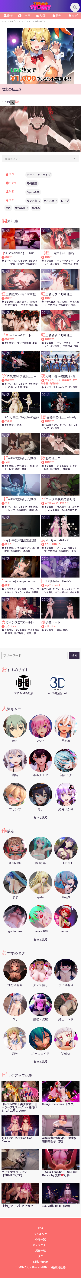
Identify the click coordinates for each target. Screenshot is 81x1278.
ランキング (40, 1234)
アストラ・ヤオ (53, 380)
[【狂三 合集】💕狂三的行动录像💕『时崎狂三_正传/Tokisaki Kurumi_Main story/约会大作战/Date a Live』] (44, 257)
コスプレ (9, 630)
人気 (42, 15)
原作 (58, 15)
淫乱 (31, 305)
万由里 (8, 421)
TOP (40, 1228)
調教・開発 (20, 469)
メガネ (26, 592)
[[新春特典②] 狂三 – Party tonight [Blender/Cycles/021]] (44, 421)
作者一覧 (40, 1239)
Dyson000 (33, 192)
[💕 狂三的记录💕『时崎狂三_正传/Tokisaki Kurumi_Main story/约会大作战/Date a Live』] (44, 298)
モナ (7, 503)
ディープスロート (66, 261)
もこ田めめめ (51, 503)
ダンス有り (10, 343)
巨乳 (8, 207)
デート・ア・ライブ (38, 174)
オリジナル (50, 626)
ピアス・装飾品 (16, 264)
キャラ (26, 15)
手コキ (24, 305)
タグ (75, 15)
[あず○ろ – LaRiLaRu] (44, 544)
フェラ (18, 592)
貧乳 (65, 630)
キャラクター (40, 1245)
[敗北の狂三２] (44, 462)
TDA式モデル (51, 425)
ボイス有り (50, 200)
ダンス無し (33, 200)
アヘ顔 (47, 589)
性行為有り (21, 207)
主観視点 (67, 264)
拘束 (32, 466)
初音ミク (64, 503)
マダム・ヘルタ (53, 585)
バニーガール (61, 592)
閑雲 (7, 585)
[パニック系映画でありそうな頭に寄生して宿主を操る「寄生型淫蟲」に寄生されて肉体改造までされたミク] (44, 503)
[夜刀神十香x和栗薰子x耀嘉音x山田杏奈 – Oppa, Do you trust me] (44, 380)
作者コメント (13, 158)
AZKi (47, 544)
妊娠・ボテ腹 (15, 387)
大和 (7, 462)
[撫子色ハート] (44, 626)
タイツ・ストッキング (16, 261)
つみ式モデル (64, 507)
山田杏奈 (54, 383)
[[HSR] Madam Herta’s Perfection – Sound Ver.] (44, 585)
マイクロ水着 (24, 343)
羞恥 (34, 343)
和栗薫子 (66, 380)
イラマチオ (10, 589)
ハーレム (61, 548)
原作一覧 (40, 1250)
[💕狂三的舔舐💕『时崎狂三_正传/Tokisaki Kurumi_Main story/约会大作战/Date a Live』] (44, 339)
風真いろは (57, 544)
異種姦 (36, 207)
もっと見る (41, 817)
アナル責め (50, 302)
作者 (10, 15)
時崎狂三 (32, 183)
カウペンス (10, 626)
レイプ (65, 200)
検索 (74, 655)
